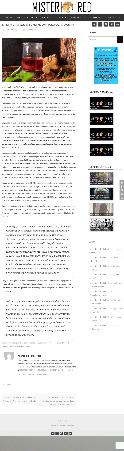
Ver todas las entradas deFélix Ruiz (33, 373)
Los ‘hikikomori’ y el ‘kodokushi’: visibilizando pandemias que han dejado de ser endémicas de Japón (58, 399)
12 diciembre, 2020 (13, 29)
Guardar (9, 384)
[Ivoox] (121, 198)
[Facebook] (121, 186)
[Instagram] (121, 190)
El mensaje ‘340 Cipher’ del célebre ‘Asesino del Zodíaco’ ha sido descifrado (19, 398)
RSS (93, 242)
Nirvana (62, 424)
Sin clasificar (31, 29)
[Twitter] (121, 182)
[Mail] (121, 194)
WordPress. (70, 424)
